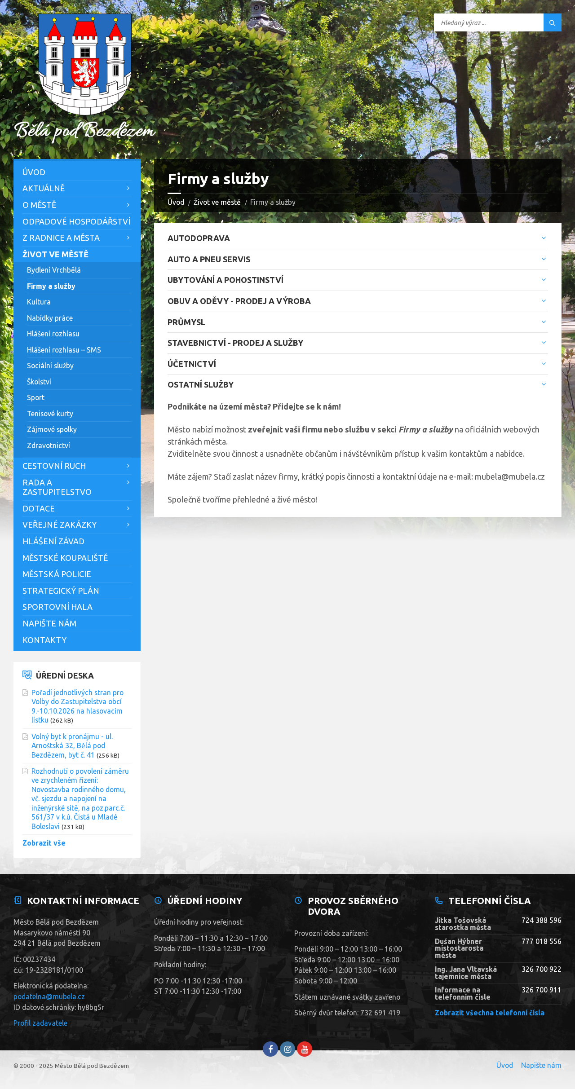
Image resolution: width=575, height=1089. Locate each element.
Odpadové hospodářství (76, 221)
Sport (35, 397)
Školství (39, 382)
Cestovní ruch (54, 465)
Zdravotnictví (48, 445)
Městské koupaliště (65, 557)
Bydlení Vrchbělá (54, 270)
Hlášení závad (53, 541)
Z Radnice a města (61, 237)
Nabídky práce (50, 318)
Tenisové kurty (50, 414)
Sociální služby (50, 366)
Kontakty (44, 639)
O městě (39, 204)
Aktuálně (43, 188)
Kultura (39, 302)
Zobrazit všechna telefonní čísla (489, 1013)
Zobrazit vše (44, 843)
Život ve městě (217, 202)
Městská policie (56, 573)
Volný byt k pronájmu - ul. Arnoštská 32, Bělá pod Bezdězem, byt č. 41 (72, 745)
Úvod (176, 202)
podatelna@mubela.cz (49, 996)
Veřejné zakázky (59, 524)
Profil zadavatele (40, 1023)
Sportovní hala (57, 606)
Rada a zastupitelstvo (57, 487)
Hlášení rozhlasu (53, 334)
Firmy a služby (51, 286)
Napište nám (49, 623)
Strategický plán (60, 590)
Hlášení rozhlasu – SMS (64, 350)
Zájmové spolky (52, 429)
